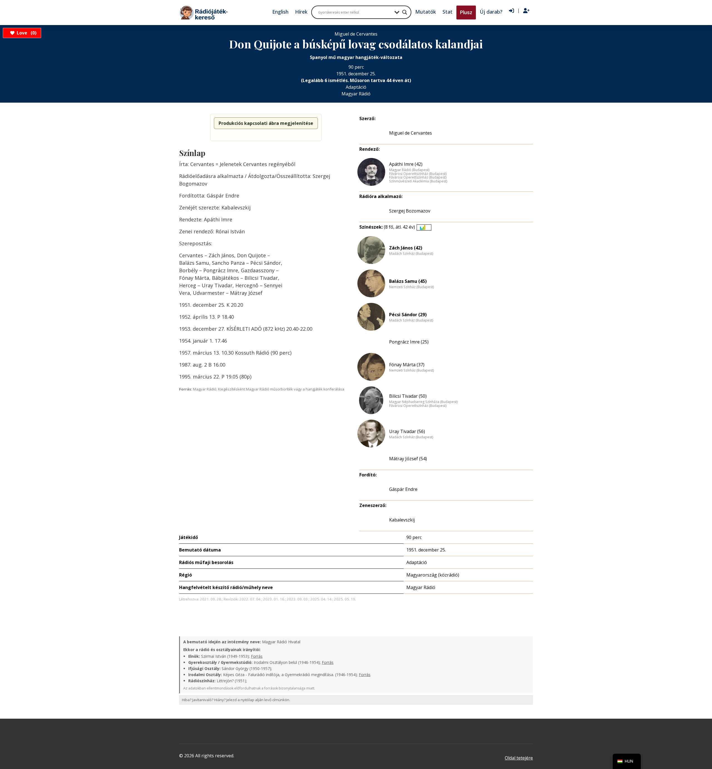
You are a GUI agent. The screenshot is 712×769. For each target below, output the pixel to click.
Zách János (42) (405, 248)
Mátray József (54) (408, 459)
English (280, 11)
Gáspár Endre (403, 489)
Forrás (257, 656)
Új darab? (491, 11)
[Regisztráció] (526, 11)
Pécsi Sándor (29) (408, 314)
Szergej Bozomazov (409, 211)
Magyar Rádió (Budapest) (409, 170)
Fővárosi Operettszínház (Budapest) (417, 174)
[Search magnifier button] (405, 12)
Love (26, 33)
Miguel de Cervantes (410, 133)
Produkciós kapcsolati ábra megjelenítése (266, 123)
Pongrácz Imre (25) (409, 342)
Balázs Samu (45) (408, 281)
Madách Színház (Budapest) (411, 254)
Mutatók (425, 11)
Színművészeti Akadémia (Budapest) (418, 181)
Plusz (466, 12)
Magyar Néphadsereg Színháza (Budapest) (423, 402)
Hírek (301, 11)
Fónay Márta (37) (406, 365)
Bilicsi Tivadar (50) (408, 396)
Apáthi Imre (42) (405, 164)
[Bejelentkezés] (511, 11)
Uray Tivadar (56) (407, 431)
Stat (447, 11)
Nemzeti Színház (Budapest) (411, 287)
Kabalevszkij (402, 520)
